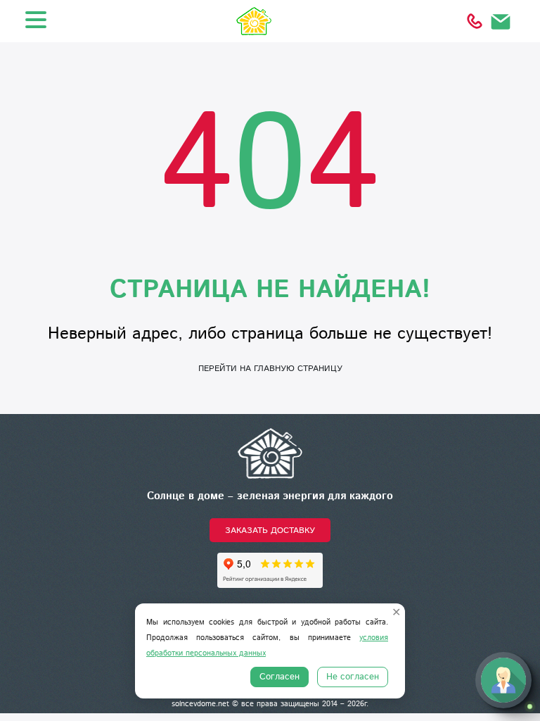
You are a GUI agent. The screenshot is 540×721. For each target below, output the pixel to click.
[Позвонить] (474, 21)
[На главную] (270, 453)
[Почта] (502, 21)
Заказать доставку (270, 531)
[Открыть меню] (35, 19)
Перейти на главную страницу (270, 369)
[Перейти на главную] (270, 21)
